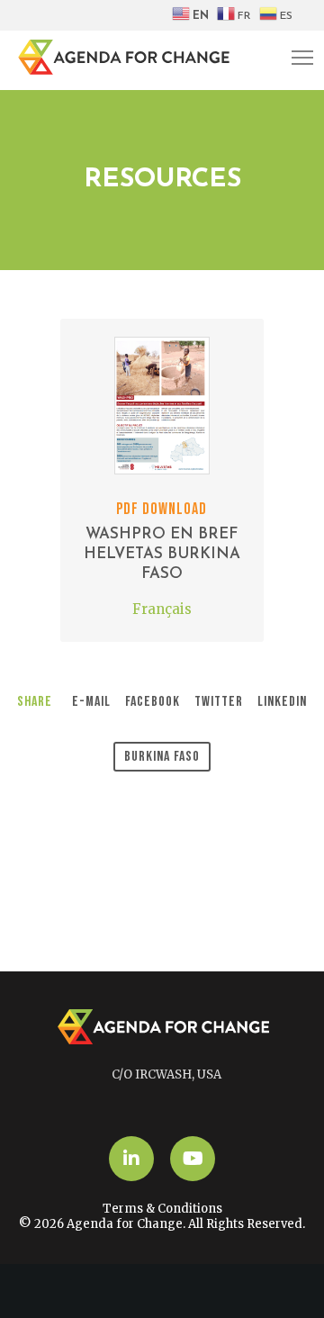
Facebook (152, 701)
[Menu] (294, 58)
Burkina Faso (162, 756)
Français (162, 609)
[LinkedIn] (131, 1158)
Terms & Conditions (162, 1208)
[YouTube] (192, 1158)
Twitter (218, 701)
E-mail (91, 701)
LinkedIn (282, 701)
